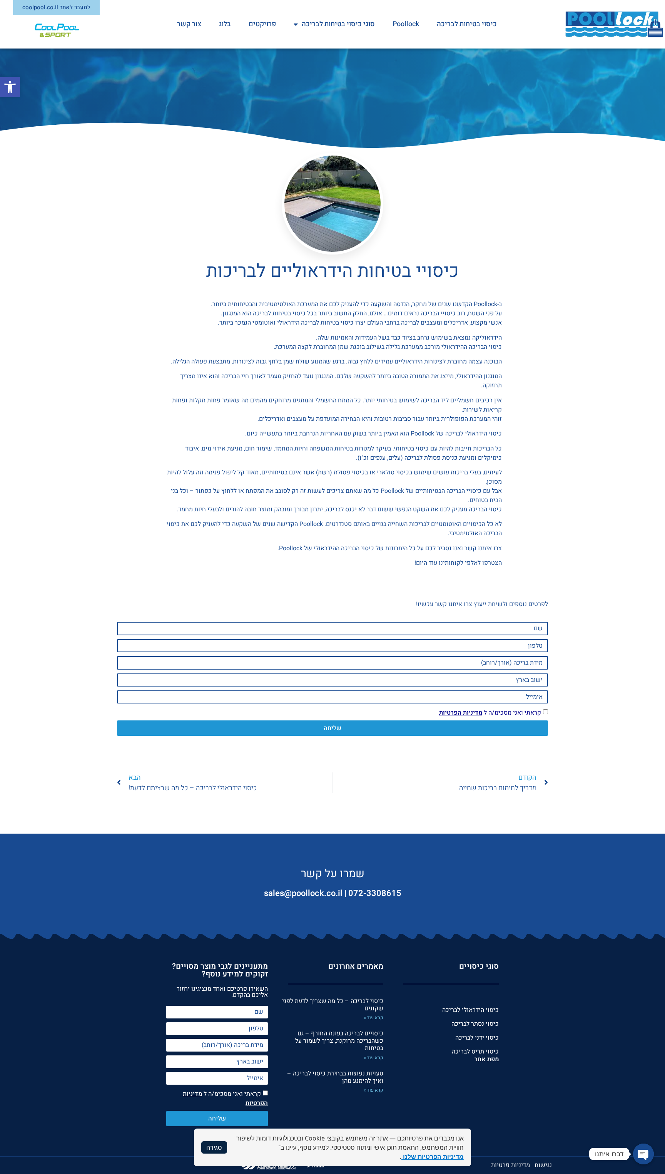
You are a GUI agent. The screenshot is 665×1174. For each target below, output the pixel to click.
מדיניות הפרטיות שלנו (432, 1156)
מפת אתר (487, 1059)
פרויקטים (262, 24)
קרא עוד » (373, 1017)
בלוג (225, 24)
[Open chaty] (643, 1154)
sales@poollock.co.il (303, 893)
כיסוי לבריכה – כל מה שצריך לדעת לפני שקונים (332, 1004)
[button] (10, 87)
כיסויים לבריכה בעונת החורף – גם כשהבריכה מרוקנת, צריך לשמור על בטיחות (339, 1041)
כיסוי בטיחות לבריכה (467, 24)
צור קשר (189, 24)
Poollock (406, 24)
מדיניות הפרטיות (460, 712)
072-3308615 (374, 893)
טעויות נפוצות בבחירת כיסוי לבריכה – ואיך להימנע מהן (335, 1077)
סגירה (214, 1147)
